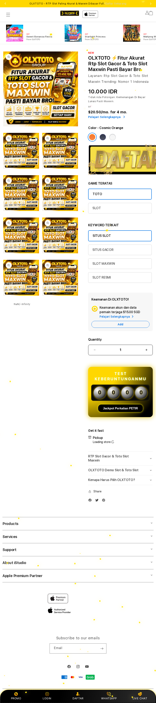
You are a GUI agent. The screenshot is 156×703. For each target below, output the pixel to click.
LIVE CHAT (140, 698)
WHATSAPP (109, 698)
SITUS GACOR (102, 250)
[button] (8, 15)
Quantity (95, 339)
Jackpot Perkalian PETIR (120, 408)
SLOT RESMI (101, 277)
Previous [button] (5, 4)
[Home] (69, 13)
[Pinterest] (104, 501)
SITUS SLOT (102, 236)
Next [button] (151, 4)
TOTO (97, 194)
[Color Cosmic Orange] (92, 137)
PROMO (16, 698)
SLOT (96, 208)
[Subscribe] (101, 648)
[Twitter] (98, 501)
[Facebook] (91, 501)
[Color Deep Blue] (103, 137)
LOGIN (47, 698)
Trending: (109, 82)
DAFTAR (78, 698)
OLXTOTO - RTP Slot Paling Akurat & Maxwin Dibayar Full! (78, 3)
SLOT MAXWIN (103, 264)
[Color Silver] (112, 137)
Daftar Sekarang (116, 3)
